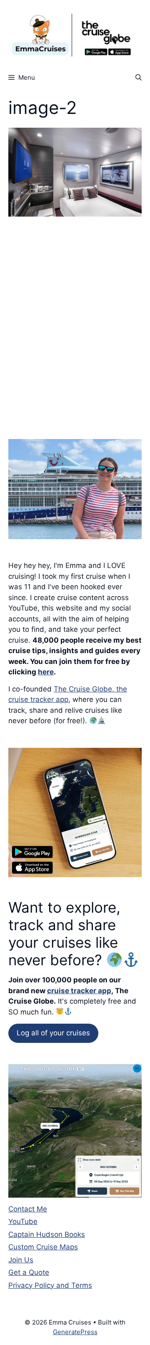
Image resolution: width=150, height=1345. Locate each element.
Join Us (20, 1260)
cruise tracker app (79, 991)
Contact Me (27, 1209)
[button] (138, 77)
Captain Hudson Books (46, 1234)
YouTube (23, 1221)
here (46, 672)
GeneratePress (75, 1332)
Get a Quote (28, 1272)
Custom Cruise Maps (43, 1247)
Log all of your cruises (53, 1033)
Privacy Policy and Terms (50, 1285)
